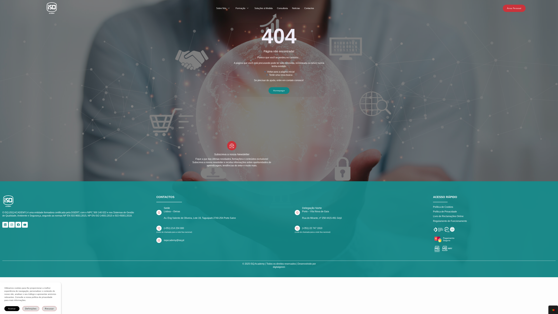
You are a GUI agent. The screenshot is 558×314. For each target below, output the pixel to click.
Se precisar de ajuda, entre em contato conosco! (279, 80)
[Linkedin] (5, 225)
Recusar (49, 308)
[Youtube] (25, 225)
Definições (30, 308)
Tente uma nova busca (280, 75)
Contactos (309, 8)
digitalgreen (279, 267)
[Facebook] (18, 225)
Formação (240, 8)
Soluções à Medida (263, 8)
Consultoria (282, 8)
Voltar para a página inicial (281, 72)
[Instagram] (12, 225)
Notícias (296, 8)
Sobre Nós (221, 8)
